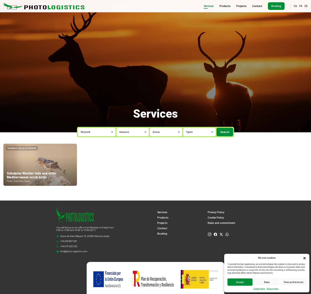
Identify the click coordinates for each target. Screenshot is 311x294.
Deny (267, 282)
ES (306, 6)
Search (224, 132)
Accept (240, 282)
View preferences (293, 282)
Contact (257, 6)
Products (225, 6)
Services (209, 6)
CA (295, 6)
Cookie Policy (259, 289)
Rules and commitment (221, 223)
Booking (276, 6)
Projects (241, 6)
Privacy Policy (273, 289)
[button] (304, 257)
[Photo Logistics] (43, 6)
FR (300, 6)
